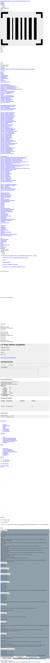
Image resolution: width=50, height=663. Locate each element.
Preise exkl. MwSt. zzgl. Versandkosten (8, 357)
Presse (4, 427)
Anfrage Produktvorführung (8, 450)
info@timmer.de (5, 463)
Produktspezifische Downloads (6, 398)
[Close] (0, 331)
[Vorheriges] (1, 324)
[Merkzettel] (9, 61)
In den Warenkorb (4, 367)
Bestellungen (24, 69)
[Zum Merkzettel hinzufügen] (19, 373)
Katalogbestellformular (7, 449)
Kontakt (2, 2)
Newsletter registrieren (4, 465)
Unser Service (5, 448)
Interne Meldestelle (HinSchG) (9, 441)
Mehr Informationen (42, 655)
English (3, 6)
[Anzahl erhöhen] (10, 365)
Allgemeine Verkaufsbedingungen (9, 438)
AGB (4, 437)
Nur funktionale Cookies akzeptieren (20, 657)
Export (28, 69)
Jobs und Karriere (6, 431)
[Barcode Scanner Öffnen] (21, 29)
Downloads (5, 455)
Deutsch (3, 5)
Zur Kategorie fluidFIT (5, 102)
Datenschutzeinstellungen (6, 657)
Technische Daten (4, 413)
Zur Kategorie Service (4, 222)
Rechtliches (2, 433)
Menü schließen (5, 65)
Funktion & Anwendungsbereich (6, 379)
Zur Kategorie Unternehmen (6, 235)
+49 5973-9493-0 (6, 460)
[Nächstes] (4, 324)
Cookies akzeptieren (33, 657)
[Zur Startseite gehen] (4, 8)
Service (1, 444)
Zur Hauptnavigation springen (24, 1)
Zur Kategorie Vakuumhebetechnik (7, 190)
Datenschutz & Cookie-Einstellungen (10, 440)
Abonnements (32, 69)
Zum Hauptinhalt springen (5, 1)
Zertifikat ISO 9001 (6, 425)
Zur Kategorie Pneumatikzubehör (7, 109)
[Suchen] (1, 47)
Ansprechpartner (6, 430)
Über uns (4, 424)
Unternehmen (3, 420)
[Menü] (1, 10)
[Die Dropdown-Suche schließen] (4, 47)
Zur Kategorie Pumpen (5, 81)
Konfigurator (5, 452)
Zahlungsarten (18, 69)
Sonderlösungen (6, 453)
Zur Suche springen (15, 1)
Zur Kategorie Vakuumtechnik (6, 181)
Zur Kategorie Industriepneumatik (7, 153)
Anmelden (2, 67)
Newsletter (2, 3)
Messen (4, 426)
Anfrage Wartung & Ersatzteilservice (10, 451)
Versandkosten (22, 524)
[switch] (1, 531)
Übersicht (2, 69)
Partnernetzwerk (6, 428)
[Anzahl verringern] (2, 365)
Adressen (14, 69)
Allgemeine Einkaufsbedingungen (9, 439)
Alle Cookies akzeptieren (6, 658)
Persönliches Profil (8, 69)
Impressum (5, 442)
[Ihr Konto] (1, 63)
